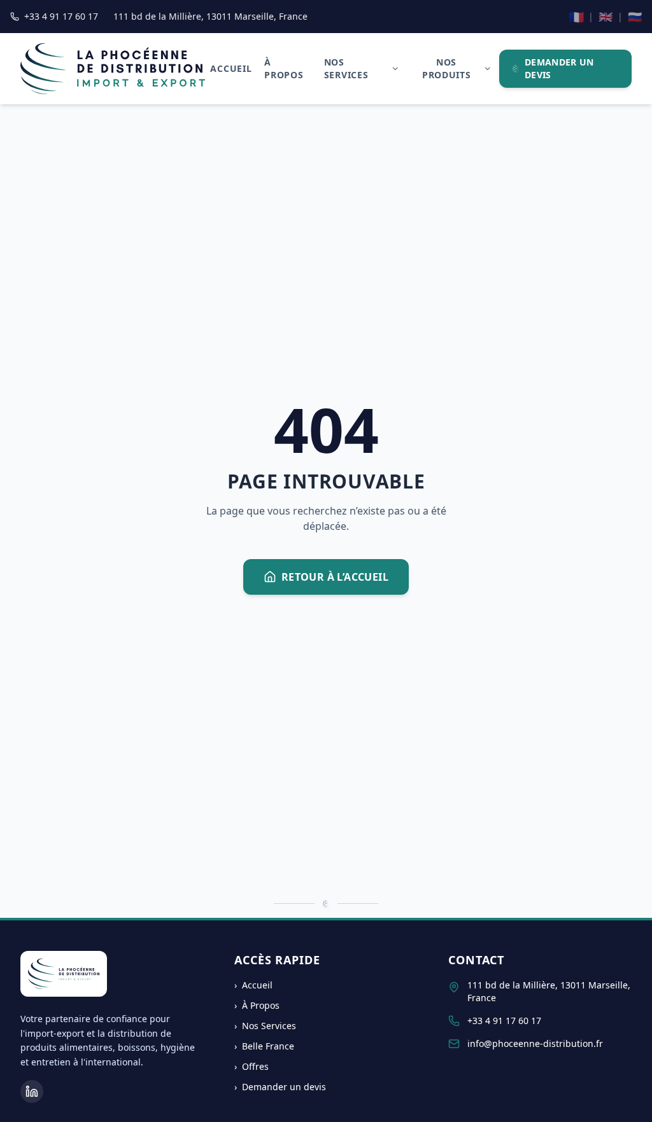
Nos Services (346, 68)
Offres (251, 1066)
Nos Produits (446, 68)
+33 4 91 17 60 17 (504, 1021)
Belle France (264, 1046)
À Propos (283, 68)
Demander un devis (559, 68)
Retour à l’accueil (334, 577)
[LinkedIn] (31, 1091)
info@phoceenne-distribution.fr (535, 1043)
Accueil (231, 68)
